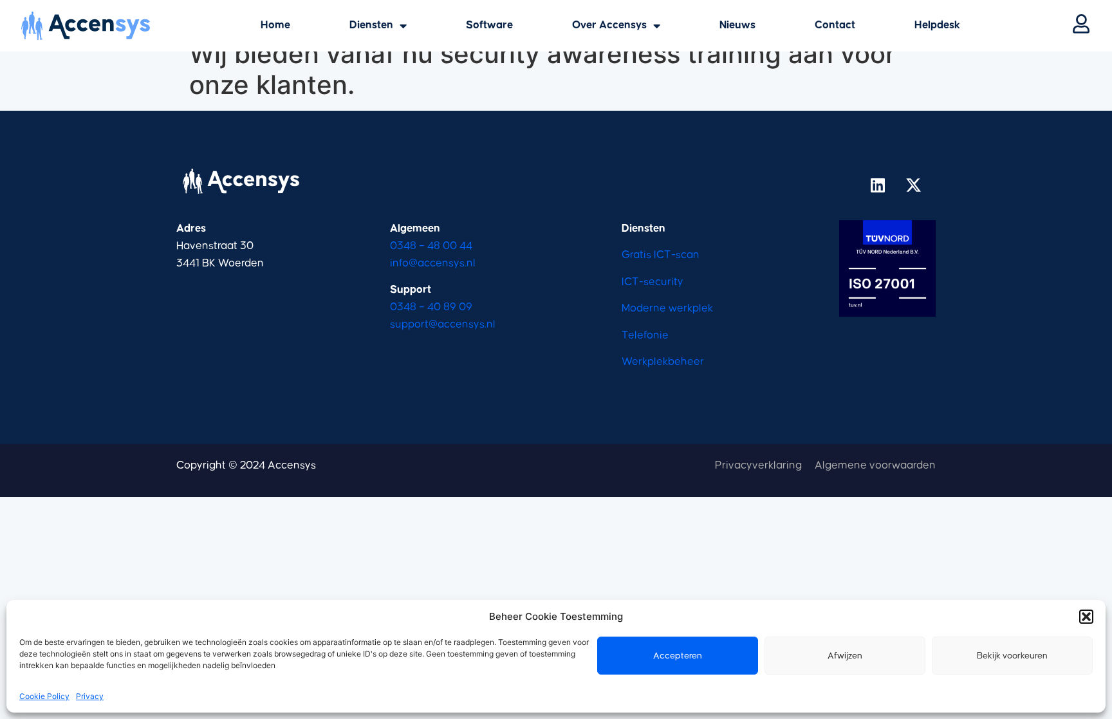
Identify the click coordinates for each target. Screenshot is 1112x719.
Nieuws (737, 25)
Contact (835, 25)
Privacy (90, 696)
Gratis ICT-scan (661, 255)
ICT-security (652, 282)
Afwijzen (845, 655)
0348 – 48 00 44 (431, 246)
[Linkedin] (878, 185)
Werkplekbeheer (663, 362)
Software (489, 25)
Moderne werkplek (667, 308)
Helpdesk (937, 25)
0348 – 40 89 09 (431, 307)
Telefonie (645, 335)
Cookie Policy (44, 696)
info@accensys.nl (433, 263)
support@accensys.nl (443, 324)
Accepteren (677, 655)
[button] (1086, 616)
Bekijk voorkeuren (1012, 655)
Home (275, 25)
